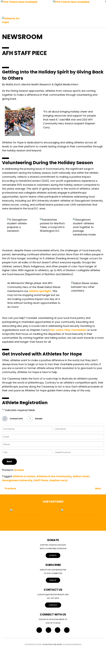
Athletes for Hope (52, 644)
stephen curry (58, 480)
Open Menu (101, 18)
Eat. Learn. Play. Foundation (68, 330)
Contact (53, 605)
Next (9, 461)
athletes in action (23, 476)
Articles (19, 470)
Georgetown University (17, 480)
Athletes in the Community (54, 476)
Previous (10, 488)
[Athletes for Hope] (12, 19)
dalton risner (81, 476)
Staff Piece (41, 480)
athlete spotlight (40, 291)
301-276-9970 (53, 598)
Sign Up (53, 580)
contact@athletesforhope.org (53, 594)
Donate (53, 555)
